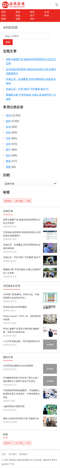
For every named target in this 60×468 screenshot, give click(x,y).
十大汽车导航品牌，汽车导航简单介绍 (21, 341)
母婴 (18, 19)
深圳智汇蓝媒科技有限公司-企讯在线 (25, 460)
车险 (28, 200)
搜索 (7, 42)
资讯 (18, 12)
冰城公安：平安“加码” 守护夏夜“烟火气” (27, 89)
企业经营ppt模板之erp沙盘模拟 (18, 365)
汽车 (3, 15)
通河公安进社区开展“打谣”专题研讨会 (21, 418)
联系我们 (24, 454)
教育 (3, 19)
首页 (3, 12)
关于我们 (13, 454)
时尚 (46, 15)
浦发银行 (8, 200)
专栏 (32, 19)
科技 (18, 15)
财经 (32, 12)
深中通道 (19, 200)
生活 (46, 12)
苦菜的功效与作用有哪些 (15, 307)
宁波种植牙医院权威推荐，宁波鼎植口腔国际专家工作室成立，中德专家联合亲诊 (21, 393)
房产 (32, 15)
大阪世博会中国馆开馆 (14, 406)
